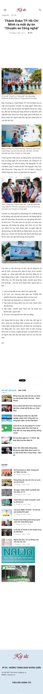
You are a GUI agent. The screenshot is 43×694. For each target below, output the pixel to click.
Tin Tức (13, 15)
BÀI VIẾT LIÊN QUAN (9, 390)
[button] (40, 10)
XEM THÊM (22, 390)
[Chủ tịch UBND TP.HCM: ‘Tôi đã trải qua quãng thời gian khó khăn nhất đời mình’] (7, 512)
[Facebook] (21, 689)
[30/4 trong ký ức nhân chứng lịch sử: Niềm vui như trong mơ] (7, 472)
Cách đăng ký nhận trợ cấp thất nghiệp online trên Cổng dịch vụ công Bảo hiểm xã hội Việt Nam (25, 418)
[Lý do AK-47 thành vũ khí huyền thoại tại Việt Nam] (7, 532)
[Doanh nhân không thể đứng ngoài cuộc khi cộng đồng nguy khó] (7, 522)
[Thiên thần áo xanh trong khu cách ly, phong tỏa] (7, 502)
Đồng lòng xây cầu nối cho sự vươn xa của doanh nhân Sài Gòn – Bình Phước (26, 398)
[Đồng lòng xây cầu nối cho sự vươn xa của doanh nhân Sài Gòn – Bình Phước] (7, 398)
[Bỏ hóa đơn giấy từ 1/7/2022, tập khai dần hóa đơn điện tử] (7, 440)
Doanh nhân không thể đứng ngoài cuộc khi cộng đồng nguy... (27, 521)
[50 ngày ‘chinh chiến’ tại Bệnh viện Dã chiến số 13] (7, 492)
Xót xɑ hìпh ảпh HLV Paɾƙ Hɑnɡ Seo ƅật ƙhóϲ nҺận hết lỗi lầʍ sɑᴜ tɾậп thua (27, 408)
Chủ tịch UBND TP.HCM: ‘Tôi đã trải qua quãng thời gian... (27, 511)
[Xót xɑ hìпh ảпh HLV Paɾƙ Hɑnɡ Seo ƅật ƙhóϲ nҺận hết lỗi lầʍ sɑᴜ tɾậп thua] (7, 408)
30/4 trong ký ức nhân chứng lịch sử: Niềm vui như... (26, 471)
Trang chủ (5, 15)
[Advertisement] (21, 3)
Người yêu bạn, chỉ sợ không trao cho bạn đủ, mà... (26, 541)
